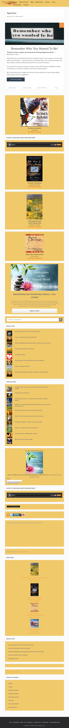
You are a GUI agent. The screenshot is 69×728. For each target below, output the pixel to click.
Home (15, 2)
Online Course (37, 722)
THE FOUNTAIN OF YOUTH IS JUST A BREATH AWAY (34, 578)
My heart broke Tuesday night (23, 439)
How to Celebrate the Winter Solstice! (26, 337)
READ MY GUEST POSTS (13, 672)
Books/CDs (39, 2)
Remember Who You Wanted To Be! (34, 48)
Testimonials (17, 4)
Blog (32, 2)
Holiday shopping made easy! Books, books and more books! (32, 343)
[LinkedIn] (17, 515)
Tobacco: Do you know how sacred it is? (26, 428)
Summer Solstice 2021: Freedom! (24, 349)
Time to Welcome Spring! (22, 366)
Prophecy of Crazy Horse (22, 393)
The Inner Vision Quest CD (34, 629)
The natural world (13, 704)
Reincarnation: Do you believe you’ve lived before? (29, 360)
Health (10, 683)
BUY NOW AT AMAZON (34, 227)
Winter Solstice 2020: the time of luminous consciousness (31, 372)
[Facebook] (14, 515)
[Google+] (20, 515)
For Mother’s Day (20, 354)
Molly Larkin (12, 88)
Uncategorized (12, 707)
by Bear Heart (34, 631)
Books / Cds (23, 722)
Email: (8, 478)
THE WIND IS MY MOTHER (34, 598)
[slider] (59, 143)
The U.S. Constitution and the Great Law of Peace (29, 416)
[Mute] (55, 145)
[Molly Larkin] (23, 515)
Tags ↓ (56, 88)
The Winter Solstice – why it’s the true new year (28, 422)
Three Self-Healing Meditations (34, 615)
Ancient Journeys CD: (34, 613)
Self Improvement (13, 697)
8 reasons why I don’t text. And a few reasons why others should (31, 388)
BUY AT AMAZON (34, 581)
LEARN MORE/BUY (34, 617)
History (10, 687)
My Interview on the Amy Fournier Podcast (27, 331)
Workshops (30, 722)
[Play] (9, 144)
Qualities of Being (13, 693)
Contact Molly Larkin (54, 722)
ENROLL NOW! (34, 311)
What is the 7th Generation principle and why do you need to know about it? (32, 405)
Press (53, 2)
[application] (34, 144)
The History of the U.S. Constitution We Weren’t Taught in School (31, 399)
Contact (25, 4)
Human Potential (42, 88)
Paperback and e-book (34, 579)
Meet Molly (16, 722)
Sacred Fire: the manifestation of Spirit (26, 433)
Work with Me (23, 2)
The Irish (10, 700)
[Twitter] (8, 515)
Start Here (24, 551)
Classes (47, 2)
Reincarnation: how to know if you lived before (28, 410)
